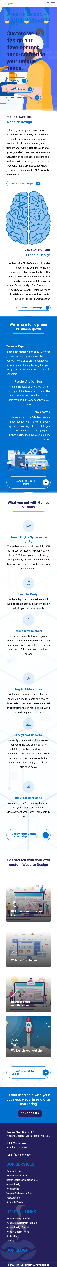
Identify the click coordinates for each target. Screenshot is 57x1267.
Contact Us (30, 1113)
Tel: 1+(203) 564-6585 (18, 1154)
